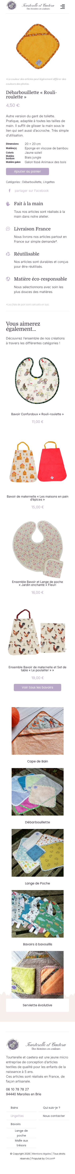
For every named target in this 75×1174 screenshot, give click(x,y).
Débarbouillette (31, 182)
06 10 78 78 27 (17, 1089)
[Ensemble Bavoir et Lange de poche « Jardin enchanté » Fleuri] (37, 520)
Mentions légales (41, 1153)
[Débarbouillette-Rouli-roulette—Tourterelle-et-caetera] (37, 45)
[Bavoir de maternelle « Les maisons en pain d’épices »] (37, 434)
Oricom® (50, 1158)
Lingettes (49, 182)
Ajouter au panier (27, 171)
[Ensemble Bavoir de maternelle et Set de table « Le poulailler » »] (37, 605)
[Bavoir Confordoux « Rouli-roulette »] (37, 352)
